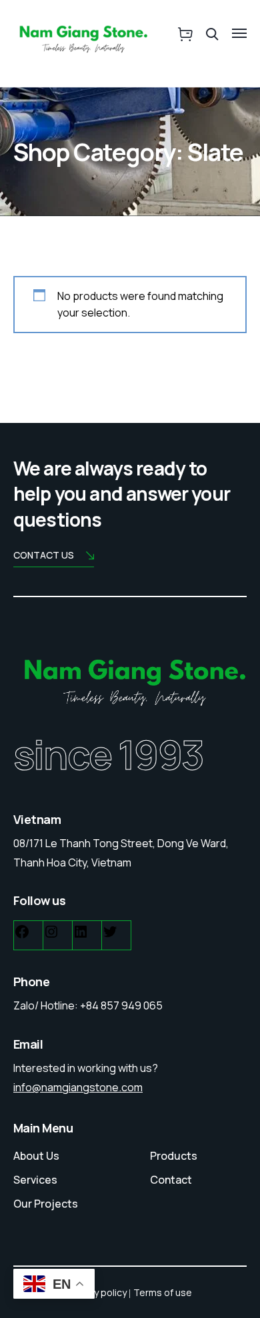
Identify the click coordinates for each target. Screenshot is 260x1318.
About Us (36, 1155)
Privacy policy (97, 1292)
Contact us (43, 555)
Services (35, 1179)
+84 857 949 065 (121, 1005)
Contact (171, 1179)
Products (173, 1155)
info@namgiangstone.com (78, 1087)
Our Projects (45, 1203)
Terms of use (162, 1292)
